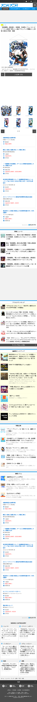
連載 (23, 661)
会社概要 (19, 690)
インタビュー (26, 8)
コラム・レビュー (27, 643)
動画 (4, 661)
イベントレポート (15, 8)
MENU (35, 5)
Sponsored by (25, 224)
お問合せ (9, 690)
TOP (18, 682)
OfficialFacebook (14, 686)
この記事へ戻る (18, 74)
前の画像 (2, 74)
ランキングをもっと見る (18, 345)
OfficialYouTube (31, 686)
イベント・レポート (27, 626)
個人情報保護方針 (26, 690)
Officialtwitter (23, 686)
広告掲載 (14, 690)
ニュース (5, 8)
